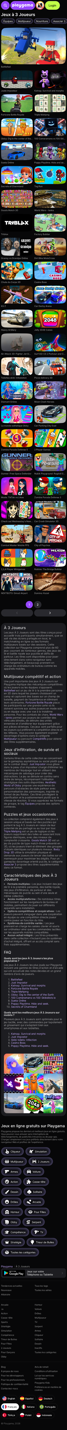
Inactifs (38, 1348)
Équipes (30, 803)
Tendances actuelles (11, 1285)
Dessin (38, 1343)
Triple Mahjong (12, 831)
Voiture (38, 1309)
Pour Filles (6, 1343)
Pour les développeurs (12, 1375)
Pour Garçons (8, 1352)
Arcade (4, 1304)
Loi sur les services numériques (44, 1377)
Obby (3, 1356)
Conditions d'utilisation (46, 1371)
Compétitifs (39, 738)
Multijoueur (10, 738)
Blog (3, 1367)
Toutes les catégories (45, 1352)
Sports (4, 1322)
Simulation (6, 1330)
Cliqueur (39, 1335)
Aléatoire (5, 1294)
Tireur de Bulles (9, 1339)
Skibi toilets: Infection (24, 1039)
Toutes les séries (43, 1290)
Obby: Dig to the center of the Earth (32, 994)
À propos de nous (10, 1371)
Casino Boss (18, 1042)
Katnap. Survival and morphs (28, 985)
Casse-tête (7, 1317)
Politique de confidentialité (14, 1384)
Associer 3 (10, 864)
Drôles (38, 1313)
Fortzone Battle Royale (39, 702)
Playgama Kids (42, 1382)
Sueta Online (18, 1000)
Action (4, 1313)
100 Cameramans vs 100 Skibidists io (33, 997)
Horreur (38, 1304)
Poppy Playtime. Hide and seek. (30, 1003)
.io (2, 1309)
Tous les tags (41, 1285)
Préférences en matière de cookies (48, 1388)
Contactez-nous (9, 1388)
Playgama (7, 1266)
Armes (38, 1330)
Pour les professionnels (13, 1379)
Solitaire (39, 1339)
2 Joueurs (6, 1348)
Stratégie (5, 1326)
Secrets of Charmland (24, 1006)
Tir (36, 1322)
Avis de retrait (42, 1367)
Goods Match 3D (41, 840)
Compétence (7, 1335)
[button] (33, 1273)
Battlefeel (9, 690)
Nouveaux (6, 1290)
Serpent (39, 1326)
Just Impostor (37, 764)
